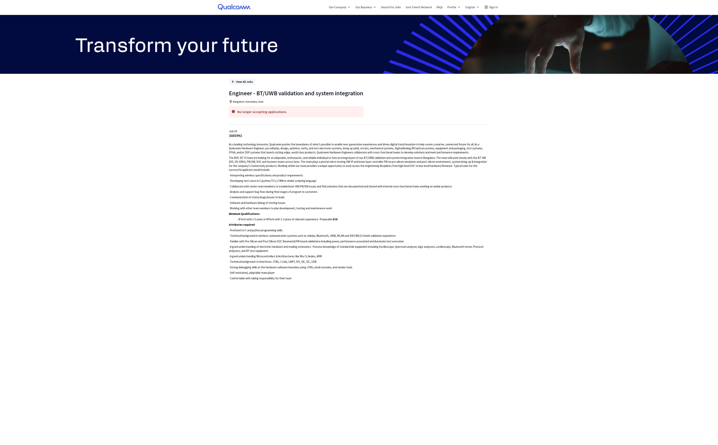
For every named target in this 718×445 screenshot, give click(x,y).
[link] (234, 7)
